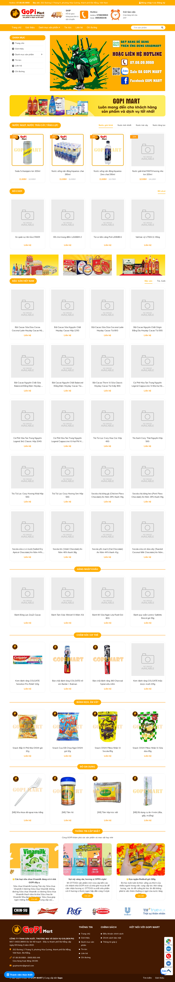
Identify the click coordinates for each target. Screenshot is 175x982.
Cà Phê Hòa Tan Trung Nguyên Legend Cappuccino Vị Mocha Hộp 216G (147, 385)
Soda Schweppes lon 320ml (27, 171)
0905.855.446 (34, 957)
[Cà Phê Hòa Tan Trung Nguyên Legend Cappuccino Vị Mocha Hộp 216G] (147, 361)
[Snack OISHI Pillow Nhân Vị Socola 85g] (107, 726)
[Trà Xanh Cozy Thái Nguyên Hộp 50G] (147, 417)
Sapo (60, 978)
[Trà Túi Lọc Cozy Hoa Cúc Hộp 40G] (107, 417)
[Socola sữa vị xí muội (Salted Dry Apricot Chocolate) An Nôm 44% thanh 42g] (27, 528)
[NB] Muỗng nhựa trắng (107, 812)
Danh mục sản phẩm (49, 27)
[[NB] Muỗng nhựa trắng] (107, 791)
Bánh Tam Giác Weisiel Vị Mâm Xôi (67, 615)
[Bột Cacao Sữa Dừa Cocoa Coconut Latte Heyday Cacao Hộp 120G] (27, 306)
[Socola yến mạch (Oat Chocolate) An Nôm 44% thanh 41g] (107, 528)
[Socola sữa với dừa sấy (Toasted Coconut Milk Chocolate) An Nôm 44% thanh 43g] (147, 528)
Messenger (168, 967)
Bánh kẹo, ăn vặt (87, 702)
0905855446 (101, 18)
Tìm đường (168, 945)
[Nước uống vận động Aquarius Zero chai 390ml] (107, 149)
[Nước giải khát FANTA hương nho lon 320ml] (147, 149)
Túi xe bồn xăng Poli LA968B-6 (68, 237)
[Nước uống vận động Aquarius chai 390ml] (67, 149)
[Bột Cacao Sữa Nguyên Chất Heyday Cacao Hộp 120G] (67, 306)
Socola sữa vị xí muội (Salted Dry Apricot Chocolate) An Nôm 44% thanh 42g (27, 552)
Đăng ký (161, 3)
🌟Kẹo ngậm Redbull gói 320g (141, 879)
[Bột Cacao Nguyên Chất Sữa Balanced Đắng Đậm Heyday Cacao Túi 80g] (27, 361)
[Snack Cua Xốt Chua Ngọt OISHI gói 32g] (67, 726)
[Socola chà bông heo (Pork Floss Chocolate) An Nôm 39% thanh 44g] (147, 472)
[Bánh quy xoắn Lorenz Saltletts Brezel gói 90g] (147, 593)
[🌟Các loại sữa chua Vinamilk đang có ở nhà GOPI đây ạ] (34, 859)
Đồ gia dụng (87, 767)
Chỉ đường (92, 27)
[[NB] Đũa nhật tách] (67, 791)
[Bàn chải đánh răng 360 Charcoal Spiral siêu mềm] (107, 659)
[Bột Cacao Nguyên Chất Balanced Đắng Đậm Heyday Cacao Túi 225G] (67, 361)
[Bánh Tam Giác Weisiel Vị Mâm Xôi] (67, 593)
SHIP (68, 10)
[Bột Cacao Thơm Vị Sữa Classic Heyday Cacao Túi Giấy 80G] (107, 361)
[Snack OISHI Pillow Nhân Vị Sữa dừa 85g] (147, 726)
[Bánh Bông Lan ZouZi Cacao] (27, 593)
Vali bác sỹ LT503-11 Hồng (108, 237)
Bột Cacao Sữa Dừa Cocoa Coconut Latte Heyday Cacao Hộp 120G (27, 330)
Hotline (93, 12)
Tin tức (68, 27)
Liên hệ (79, 27)
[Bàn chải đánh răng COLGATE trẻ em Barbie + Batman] (67, 659)
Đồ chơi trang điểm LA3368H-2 (27, 237)
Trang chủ (16, 27)
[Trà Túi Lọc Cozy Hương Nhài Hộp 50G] (27, 472)
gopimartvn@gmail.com (23, 966)
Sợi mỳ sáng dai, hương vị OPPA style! (87, 879)
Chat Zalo (168, 952)
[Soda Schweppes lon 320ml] (27, 149)
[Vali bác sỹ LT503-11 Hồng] (107, 215)
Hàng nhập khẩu (87, 569)
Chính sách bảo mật (112, 938)
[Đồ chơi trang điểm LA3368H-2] (27, 215)
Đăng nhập (146, 3)
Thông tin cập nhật (87, 831)
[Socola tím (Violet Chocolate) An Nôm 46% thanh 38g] (67, 528)
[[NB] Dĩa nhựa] (27, 791)
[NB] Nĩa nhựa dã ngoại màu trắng (147, 812)
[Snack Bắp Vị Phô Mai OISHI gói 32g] (27, 726)
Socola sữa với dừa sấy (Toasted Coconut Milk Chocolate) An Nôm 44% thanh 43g (147, 552)
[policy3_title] (115, 14)
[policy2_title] (84, 15)
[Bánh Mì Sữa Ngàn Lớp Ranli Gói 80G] (107, 593)
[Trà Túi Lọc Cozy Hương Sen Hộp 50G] (67, 472)
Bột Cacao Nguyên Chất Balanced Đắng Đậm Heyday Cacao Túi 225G (67, 385)
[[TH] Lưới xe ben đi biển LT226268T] (147, 215)
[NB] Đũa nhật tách (67, 812)
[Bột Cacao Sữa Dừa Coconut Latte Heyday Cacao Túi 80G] (107, 306)
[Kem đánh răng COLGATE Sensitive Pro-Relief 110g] (27, 659)
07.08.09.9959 (23, 3)
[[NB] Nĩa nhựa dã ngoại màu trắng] (147, 791)
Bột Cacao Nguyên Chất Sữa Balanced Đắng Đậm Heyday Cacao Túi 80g (27, 385)
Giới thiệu (30, 27)
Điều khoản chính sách (113, 934)
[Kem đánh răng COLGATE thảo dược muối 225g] (147, 659)
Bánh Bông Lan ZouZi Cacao (27, 615)
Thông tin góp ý (110, 942)
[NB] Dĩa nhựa (27, 812)
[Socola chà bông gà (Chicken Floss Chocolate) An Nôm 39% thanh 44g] (107, 472)
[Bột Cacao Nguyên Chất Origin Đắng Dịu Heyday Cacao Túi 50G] (147, 306)
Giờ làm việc (129, 12)
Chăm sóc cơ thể (87, 635)
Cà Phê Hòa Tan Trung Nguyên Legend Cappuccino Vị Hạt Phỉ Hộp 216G (67, 441)
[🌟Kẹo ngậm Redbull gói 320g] (141, 859)
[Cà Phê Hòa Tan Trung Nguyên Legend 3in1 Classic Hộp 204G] (27, 417)
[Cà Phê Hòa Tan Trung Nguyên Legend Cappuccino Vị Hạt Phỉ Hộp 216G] (67, 417)
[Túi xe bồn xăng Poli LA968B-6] (67, 215)
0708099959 (102, 15)
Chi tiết (34, 899)
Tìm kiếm (147, 978)
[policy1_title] (57, 15)
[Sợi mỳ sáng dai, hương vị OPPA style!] (87, 859)
